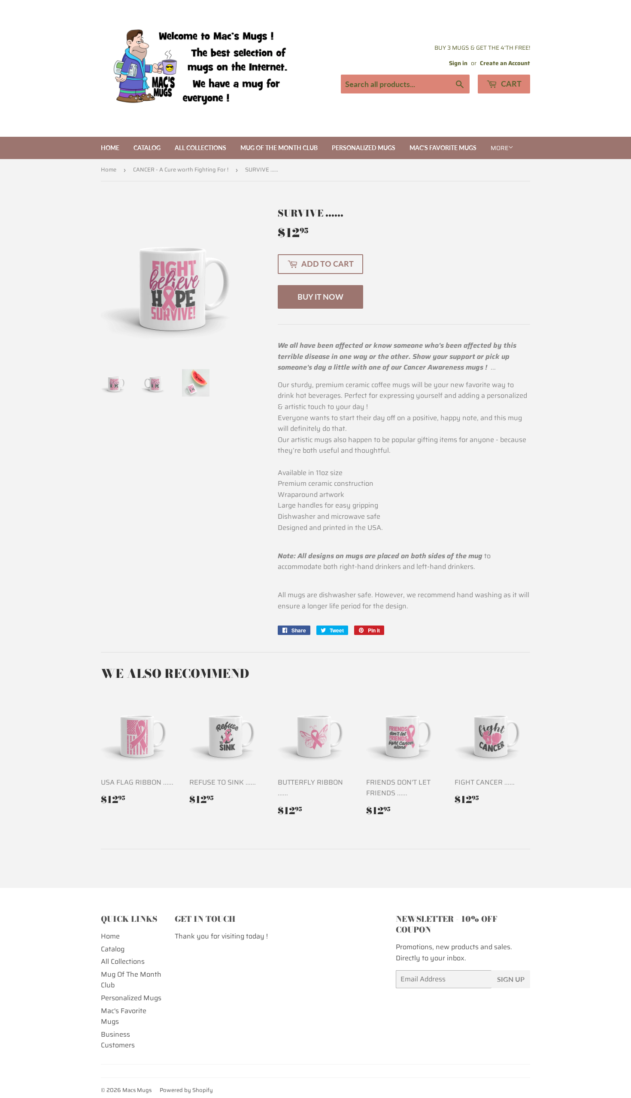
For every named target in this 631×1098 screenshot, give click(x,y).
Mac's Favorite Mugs (443, 147)
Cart (510, 83)
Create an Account (505, 63)
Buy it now (320, 296)
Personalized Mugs (363, 147)
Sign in (458, 63)
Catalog (147, 147)
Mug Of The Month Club (279, 147)
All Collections (200, 147)
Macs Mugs (137, 1090)
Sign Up (511, 979)
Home (110, 147)
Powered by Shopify (186, 1090)
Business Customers (118, 1040)
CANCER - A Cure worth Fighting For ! (180, 169)
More (499, 148)
